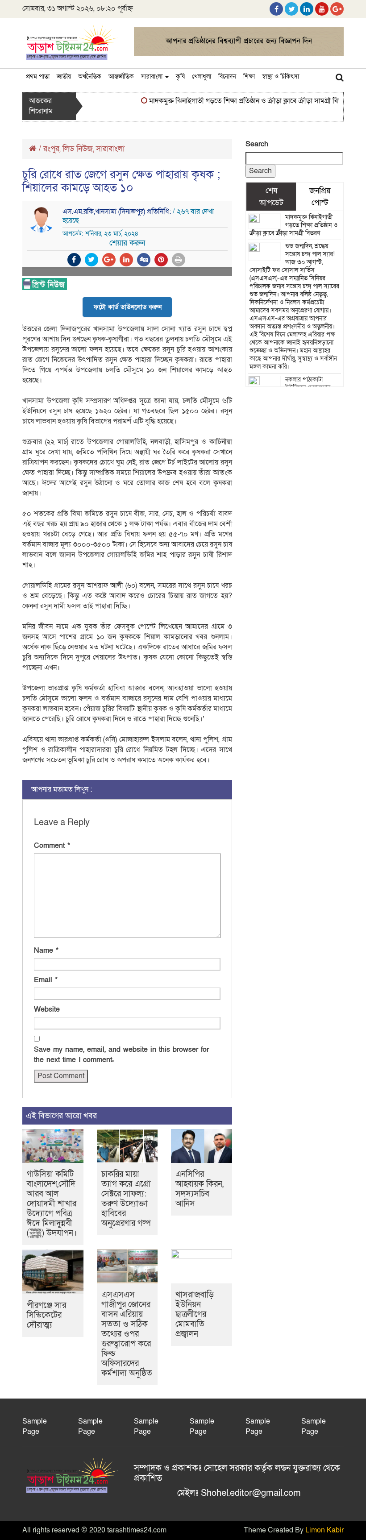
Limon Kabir (324, 1530)
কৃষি (180, 76)
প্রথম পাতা (38, 76)
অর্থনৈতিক (89, 76)
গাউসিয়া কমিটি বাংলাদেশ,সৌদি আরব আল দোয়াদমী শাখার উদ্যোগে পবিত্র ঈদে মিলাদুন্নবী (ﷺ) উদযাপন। (52, 1204)
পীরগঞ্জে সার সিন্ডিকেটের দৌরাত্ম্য (46, 1315)
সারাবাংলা (152, 76)
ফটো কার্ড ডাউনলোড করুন (127, 307)
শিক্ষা (249, 76)
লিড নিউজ (77, 149)
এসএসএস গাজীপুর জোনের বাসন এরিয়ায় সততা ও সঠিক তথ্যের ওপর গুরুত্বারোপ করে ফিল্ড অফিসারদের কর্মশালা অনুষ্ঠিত (126, 1334)
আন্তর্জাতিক (121, 76)
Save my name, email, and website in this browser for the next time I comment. (121, 1055)
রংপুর (51, 149)
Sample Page (34, 1426)
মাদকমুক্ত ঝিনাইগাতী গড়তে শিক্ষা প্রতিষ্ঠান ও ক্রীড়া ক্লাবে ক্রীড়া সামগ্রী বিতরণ (239, 101)
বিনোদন (227, 76)
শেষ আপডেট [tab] (271, 196)
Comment (52, 846)
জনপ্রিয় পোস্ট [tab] (320, 196)
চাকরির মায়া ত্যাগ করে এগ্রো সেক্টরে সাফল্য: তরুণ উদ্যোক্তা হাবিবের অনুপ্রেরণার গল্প (126, 1199)
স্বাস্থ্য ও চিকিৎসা (280, 76)
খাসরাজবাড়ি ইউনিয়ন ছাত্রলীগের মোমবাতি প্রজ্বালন (194, 1314)
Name (46, 950)
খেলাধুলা (201, 76)
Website (47, 1009)
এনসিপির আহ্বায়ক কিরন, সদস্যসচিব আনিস (199, 1189)
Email (46, 980)
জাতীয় (64, 76)
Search (256, 144)
